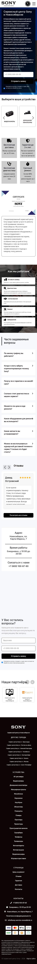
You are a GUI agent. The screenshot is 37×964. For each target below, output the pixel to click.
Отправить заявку (18, 81)
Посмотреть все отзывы (18, 515)
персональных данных (18, 663)
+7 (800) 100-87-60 (18, 566)
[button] (4, 118)
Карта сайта (31, 959)
